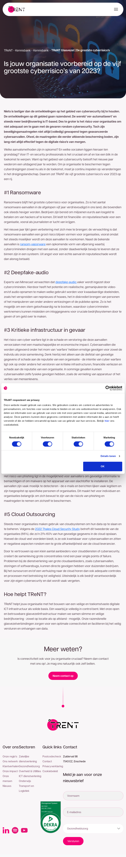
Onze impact (10, 771)
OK (103, 466)
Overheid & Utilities (30, 771)
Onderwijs (25, 781)
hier (107, 420)
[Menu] (115, 9)
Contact (47, 761)
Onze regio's (10, 756)
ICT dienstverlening (30, 776)
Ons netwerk (10, 761)
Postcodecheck (51, 756)
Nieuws (7, 786)
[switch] (47, 444)
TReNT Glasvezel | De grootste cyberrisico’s (80, 50)
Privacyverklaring (52, 766)
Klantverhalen (11, 766)
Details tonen (108, 456)
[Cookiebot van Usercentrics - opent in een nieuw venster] (108, 388)
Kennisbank (23, 50)
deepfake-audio (66, 282)
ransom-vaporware (33, 244)
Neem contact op (63, 676)
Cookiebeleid (50, 771)
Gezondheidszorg (29, 766)
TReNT (8, 50)
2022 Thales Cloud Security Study (57, 529)
